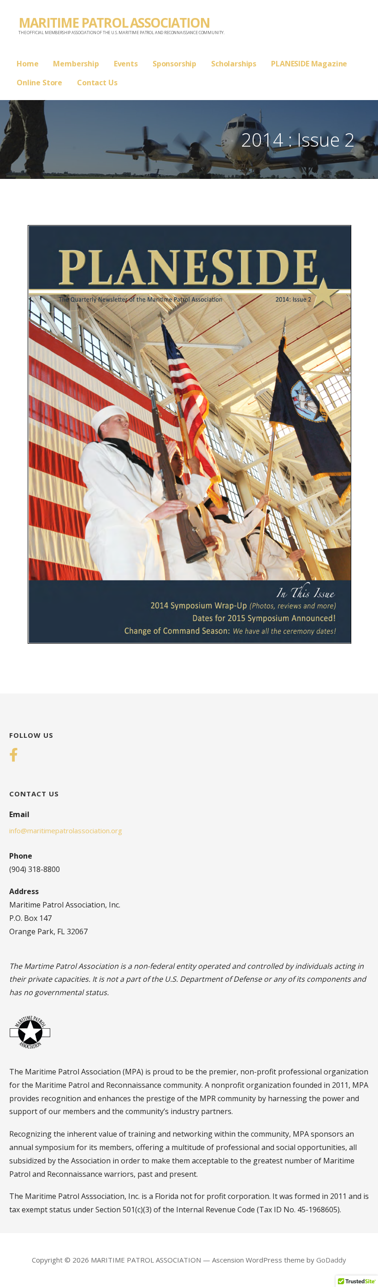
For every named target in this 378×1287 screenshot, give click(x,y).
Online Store (39, 82)
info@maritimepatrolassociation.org (65, 830)
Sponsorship (174, 64)
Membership (76, 64)
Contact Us (97, 82)
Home (27, 64)
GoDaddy (331, 1259)
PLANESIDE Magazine (309, 64)
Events (126, 64)
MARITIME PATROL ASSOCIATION (114, 22)
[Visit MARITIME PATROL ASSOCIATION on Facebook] (13, 756)
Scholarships (233, 64)
